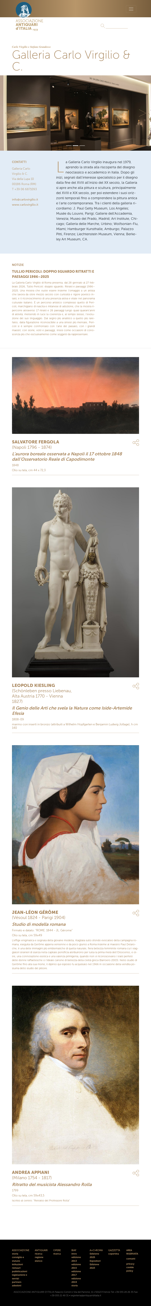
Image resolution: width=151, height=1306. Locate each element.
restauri (16, 1267)
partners (16, 1282)
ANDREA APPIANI (30, 1172)
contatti (130, 1258)
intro (74, 1253)
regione (39, 1257)
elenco (38, 1261)
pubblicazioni (19, 1271)
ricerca (38, 1253)
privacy (130, 1263)
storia (15, 1253)
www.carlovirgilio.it (25, 204)
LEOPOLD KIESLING (33, 685)
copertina (113, 1253)
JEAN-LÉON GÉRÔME (35, 912)
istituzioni (17, 1264)
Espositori (95, 1261)
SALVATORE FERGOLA (35, 442)
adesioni (16, 1285)
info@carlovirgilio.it (25, 199)
